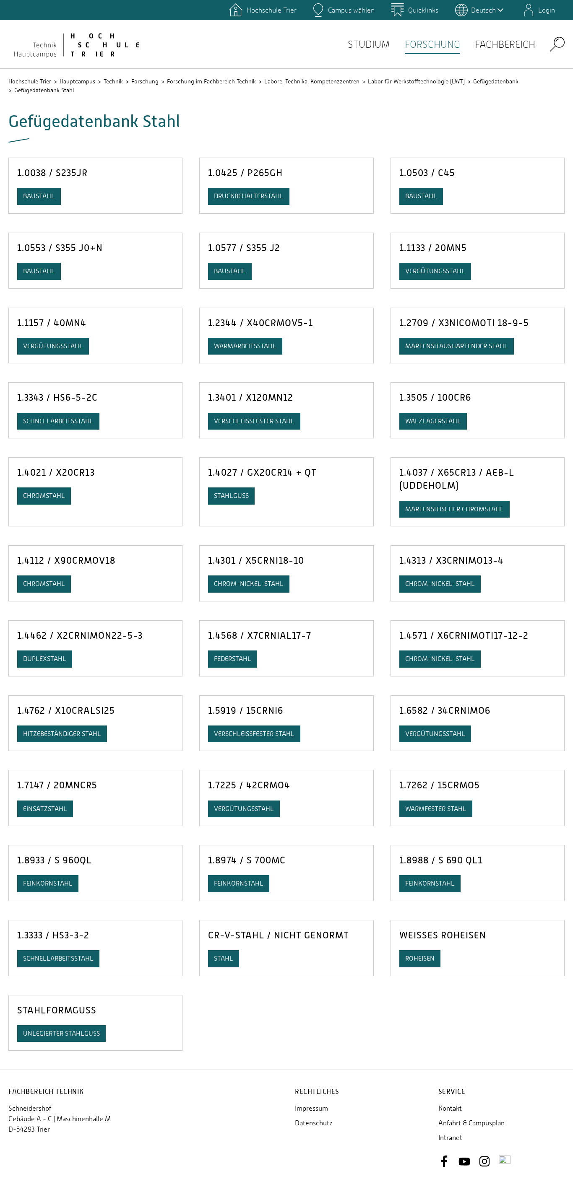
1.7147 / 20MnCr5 (57, 785)
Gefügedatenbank (495, 81)
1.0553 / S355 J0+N (60, 248)
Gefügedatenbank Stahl (44, 90)
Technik (113, 81)
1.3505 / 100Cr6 (435, 397)
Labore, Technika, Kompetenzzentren (311, 81)
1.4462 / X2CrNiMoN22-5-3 (80, 635)
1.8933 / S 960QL (54, 860)
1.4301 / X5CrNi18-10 (256, 560)
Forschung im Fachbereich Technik (211, 81)
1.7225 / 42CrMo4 (249, 785)
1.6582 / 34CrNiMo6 (444, 710)
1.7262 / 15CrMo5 (439, 785)
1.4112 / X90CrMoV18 (66, 560)
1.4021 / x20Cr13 (56, 472)
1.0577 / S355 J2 (244, 248)
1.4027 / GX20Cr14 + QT (262, 472)
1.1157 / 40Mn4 (51, 323)
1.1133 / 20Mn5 (433, 248)
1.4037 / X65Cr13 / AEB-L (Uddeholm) (456, 479)
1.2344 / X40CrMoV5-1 (260, 323)
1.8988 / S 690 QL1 (440, 860)
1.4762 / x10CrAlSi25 (66, 710)
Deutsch (483, 10)
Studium (369, 44)
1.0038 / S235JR (52, 173)
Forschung (432, 44)
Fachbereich (505, 44)
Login (546, 10)
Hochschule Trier (29, 81)
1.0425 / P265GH (245, 173)
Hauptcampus (77, 81)
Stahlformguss (56, 1010)
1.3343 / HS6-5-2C (57, 397)
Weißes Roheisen (442, 935)
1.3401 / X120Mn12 (250, 397)
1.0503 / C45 (427, 173)
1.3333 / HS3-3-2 (53, 935)
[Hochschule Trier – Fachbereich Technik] (75, 44)
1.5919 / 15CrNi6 (245, 710)
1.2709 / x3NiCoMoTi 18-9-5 (464, 323)
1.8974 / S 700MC (247, 860)
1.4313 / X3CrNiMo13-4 (451, 560)
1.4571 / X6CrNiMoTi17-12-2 (464, 635)
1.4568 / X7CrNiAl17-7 (259, 635)
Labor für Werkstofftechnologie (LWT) (416, 81)
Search (557, 44)
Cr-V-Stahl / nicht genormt (278, 935)
